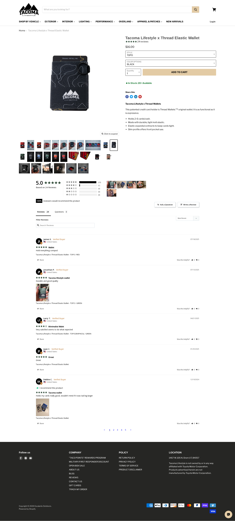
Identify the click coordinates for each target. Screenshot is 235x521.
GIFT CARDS (75, 485)
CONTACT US (75, 481)
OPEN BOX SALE (77, 466)
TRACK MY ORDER (78, 489)
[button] (193, 260)
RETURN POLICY (127, 458)
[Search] (195, 9)
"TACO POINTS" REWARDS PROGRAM (87, 458)
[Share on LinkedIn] (135, 96)
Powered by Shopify (27, 509)
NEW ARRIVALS (174, 21)
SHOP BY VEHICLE (29, 21)
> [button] (130, 429)
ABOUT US (74, 469)
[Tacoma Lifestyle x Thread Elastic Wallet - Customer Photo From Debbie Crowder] (121, 184)
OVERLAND (125, 21)
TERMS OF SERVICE (128, 466)
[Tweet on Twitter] (131, 96)
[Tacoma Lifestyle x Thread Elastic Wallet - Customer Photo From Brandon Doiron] (141, 184)
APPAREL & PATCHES (149, 21)
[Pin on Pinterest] (140, 96)
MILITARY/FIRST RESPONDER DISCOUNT (89, 462)
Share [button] (41, 260)
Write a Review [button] (189, 204)
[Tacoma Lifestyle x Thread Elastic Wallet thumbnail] (22, 145)
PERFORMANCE (104, 21)
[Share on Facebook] (127, 96)
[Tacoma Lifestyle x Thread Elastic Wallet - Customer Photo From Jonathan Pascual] (111, 184)
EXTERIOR (51, 21)
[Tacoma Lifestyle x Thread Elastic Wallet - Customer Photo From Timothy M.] (131, 184)
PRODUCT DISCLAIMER (130, 469)
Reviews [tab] (41, 211)
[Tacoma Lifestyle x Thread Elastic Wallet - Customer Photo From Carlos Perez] (111, 193)
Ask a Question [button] (166, 204)
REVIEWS (73, 477)
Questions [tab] (59, 211)
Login (212, 21)
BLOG (71, 473)
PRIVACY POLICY (127, 462)
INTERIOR (67, 21)
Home (22, 30)
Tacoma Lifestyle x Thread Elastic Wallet (52, 254)
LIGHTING (84, 21)
